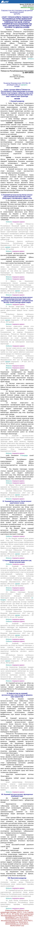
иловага (31, 58)
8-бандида (24, 455)
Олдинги (9, 222)
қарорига (24, 85)
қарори (8, 247)
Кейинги (9, 251)
